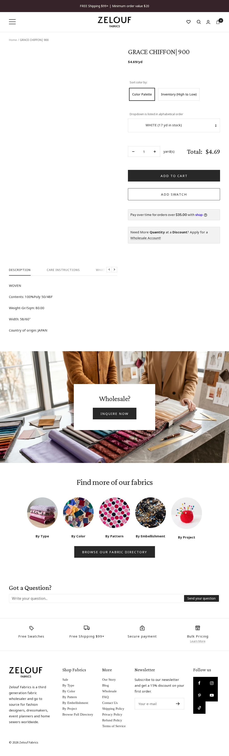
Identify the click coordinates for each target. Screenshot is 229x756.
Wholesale (109, 691)
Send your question (201, 598)
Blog (105, 685)
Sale (65, 679)
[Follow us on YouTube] (212, 695)
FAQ (105, 697)
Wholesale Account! (145, 238)
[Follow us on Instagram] (212, 683)
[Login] (208, 22)
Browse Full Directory (77, 714)
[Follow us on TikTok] (199, 707)
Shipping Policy (113, 708)
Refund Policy (112, 720)
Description (20, 270)
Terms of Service (114, 726)
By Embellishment (75, 703)
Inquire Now (115, 413)
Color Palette (142, 94)
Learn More (198, 641)
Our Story (109, 679)
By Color (68, 691)
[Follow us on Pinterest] (199, 695)
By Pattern (69, 697)
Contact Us (110, 703)
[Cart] (218, 22)
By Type (68, 685)
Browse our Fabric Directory (114, 552)
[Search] (199, 22)
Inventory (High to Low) (179, 94)
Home (13, 40)
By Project (69, 708)
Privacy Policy (112, 714)
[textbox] (96, 598)
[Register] (178, 703)
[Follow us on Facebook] (199, 683)
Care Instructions (63, 270)
